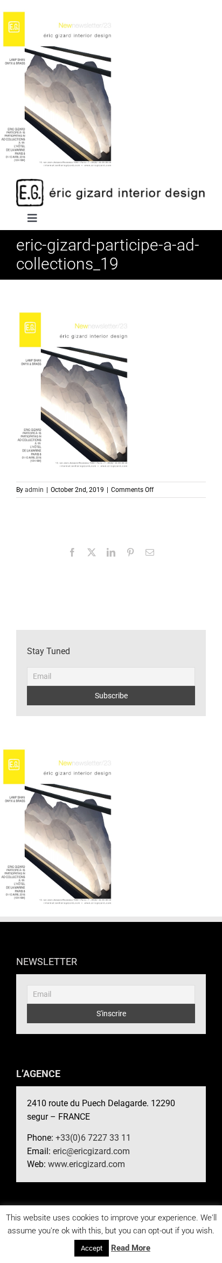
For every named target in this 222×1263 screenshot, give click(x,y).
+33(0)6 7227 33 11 (93, 1138)
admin (34, 490)
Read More (130, 1248)
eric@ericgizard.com (91, 1151)
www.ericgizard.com (86, 1164)
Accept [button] (91, 1248)
